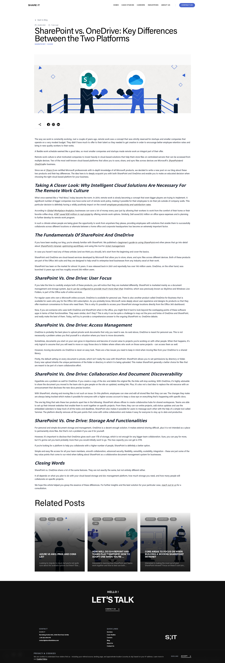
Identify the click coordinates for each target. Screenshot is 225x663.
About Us (165, 5)
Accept (184, 656)
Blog (108, 640)
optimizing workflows (72, 246)
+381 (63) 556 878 (45, 637)
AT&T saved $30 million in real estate (72, 214)
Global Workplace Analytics (60, 210)
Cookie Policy (42, 659)
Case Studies (128, 5)
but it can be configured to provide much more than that (95, 288)
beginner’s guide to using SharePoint (136, 242)
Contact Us (110, 609)
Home (116, 5)
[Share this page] (39, 124)
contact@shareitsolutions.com (49, 640)
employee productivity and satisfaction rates (129, 204)
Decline (174, 656)
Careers (141, 5)
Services (109, 632)
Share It (50, 170)
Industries (153, 5)
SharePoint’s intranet (51, 246)
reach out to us (168, 485)
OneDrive (39, 164)
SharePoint (174, 160)
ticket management (115, 246)
